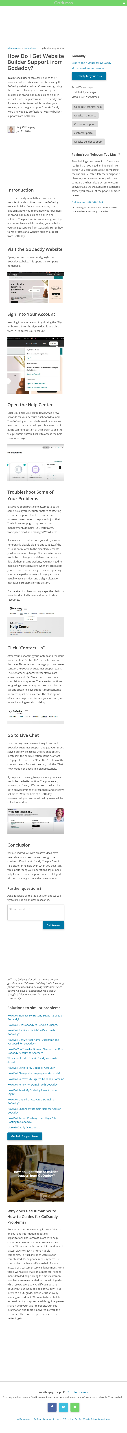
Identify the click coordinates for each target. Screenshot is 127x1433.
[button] (124, 3)
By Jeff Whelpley (26, 127)
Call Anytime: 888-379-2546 (87, 202)
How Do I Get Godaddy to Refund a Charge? (32, 1025)
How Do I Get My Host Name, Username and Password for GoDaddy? (33, 1041)
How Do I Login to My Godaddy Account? (31, 1068)
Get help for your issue (24, 1136)
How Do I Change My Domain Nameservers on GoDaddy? (34, 1110)
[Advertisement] (35, 160)
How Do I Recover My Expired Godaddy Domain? (35, 1079)
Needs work (81, 1392)
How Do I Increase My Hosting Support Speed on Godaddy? (35, 1017)
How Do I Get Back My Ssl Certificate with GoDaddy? (31, 1032)
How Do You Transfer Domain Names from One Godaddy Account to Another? (35, 1051)
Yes (70, 1392)
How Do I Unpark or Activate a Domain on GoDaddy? (31, 1101)
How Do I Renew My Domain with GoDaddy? (33, 1084)
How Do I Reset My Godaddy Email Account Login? (32, 1092)
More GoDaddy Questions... (23, 1127)
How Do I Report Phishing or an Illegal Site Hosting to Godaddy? (31, 1120)
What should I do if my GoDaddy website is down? (32, 1060)
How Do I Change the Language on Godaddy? (33, 1073)
